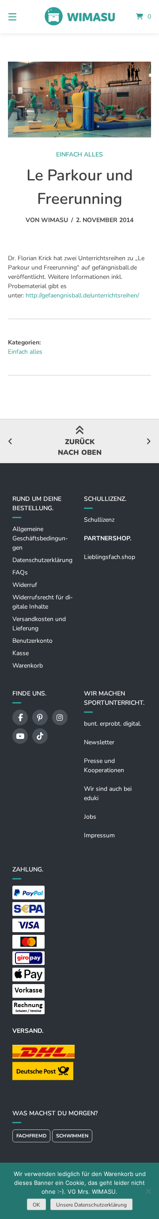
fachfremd (31, 1136)
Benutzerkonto (32, 641)
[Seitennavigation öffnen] (22, 16)
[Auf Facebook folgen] (20, 717)
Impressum (99, 835)
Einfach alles (79, 154)
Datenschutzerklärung (42, 560)
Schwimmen (72, 1136)
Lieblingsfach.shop (109, 557)
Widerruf (24, 585)
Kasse (20, 653)
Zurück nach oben (80, 447)
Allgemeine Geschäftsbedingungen (40, 538)
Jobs (90, 817)
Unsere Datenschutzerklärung (91, 1204)
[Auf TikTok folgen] (40, 736)
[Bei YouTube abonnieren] (20, 736)
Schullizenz (99, 520)
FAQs (20, 572)
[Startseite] (79, 16)
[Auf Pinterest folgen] (40, 717)
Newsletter (99, 742)
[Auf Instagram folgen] (60, 717)
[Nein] (148, 1191)
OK (36, 1204)
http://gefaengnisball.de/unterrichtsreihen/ (82, 295)
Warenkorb (27, 665)
